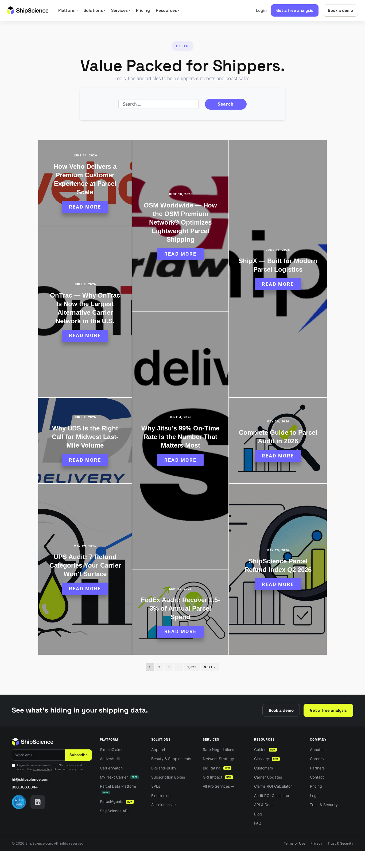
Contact (317, 777)
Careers (317, 758)
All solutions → (163, 804)
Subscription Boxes (168, 777)
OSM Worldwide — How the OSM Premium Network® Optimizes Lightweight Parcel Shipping (180, 222)
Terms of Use (294, 843)
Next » (210, 667)
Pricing (143, 10)
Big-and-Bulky (163, 768)
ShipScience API (114, 810)
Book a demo (340, 10)
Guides (264, 749)
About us (317, 749)
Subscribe (78, 754)
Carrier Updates (268, 777)
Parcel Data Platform (118, 789)
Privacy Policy (42, 769)
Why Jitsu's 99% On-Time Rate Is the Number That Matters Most (180, 437)
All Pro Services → (218, 786)
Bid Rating (216, 768)
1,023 (191, 667)
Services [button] (120, 10)
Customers (263, 768)
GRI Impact (217, 777)
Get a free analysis (294, 10)
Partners (317, 768)
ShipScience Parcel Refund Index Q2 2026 (278, 565)
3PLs (155, 786)
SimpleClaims (111, 749)
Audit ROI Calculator (271, 795)
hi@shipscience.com (30, 779)
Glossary (266, 758)
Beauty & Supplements (171, 758)
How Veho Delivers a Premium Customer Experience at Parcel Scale (85, 179)
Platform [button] (68, 10)
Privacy (316, 843)
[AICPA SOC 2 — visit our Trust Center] (19, 802)
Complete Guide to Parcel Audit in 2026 (278, 437)
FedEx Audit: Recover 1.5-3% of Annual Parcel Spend (180, 608)
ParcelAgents (116, 801)
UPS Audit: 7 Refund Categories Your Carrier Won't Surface (85, 565)
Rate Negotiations (218, 749)
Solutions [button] (94, 10)
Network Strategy (218, 758)
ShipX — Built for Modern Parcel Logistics (278, 265)
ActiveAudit (110, 758)
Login (261, 10)
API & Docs (263, 804)
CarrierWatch (111, 768)
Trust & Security (324, 804)
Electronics (160, 795)
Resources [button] (167, 10)
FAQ (257, 823)
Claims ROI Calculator (273, 786)
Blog (258, 814)
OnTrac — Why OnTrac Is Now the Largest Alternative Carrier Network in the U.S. (85, 308)
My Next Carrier (118, 777)
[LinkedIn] (37, 802)
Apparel (158, 749)
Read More (85, 207)
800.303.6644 (25, 787)
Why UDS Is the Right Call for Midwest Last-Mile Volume (85, 437)
